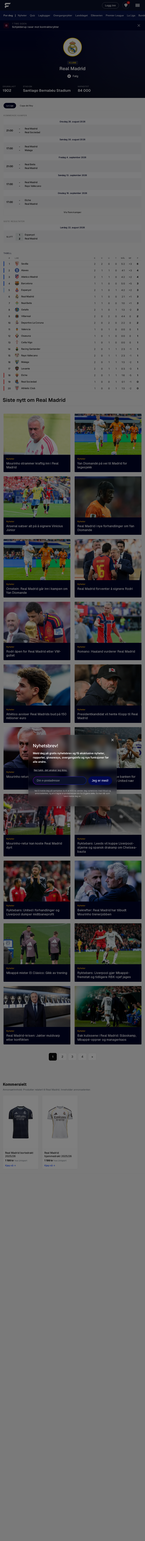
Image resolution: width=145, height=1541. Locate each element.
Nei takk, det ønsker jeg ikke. (50, 770)
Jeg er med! (100, 780)
